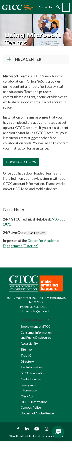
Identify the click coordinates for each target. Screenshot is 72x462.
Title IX (26, 355)
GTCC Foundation (33, 373)
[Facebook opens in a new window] (17, 429)
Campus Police (31, 407)
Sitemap (26, 349)
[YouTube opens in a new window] (37, 429)
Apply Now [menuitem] (46, 7)
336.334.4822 (39, 306)
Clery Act (27, 396)
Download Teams (21, 162)
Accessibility (29, 343)
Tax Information (32, 367)
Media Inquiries (31, 379)
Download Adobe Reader (38, 413)
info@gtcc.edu (40, 311)
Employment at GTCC (36, 326)
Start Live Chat (36, 232)
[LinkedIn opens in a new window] (27, 429)
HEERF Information (34, 402)
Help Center (28, 59)
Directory (27, 361)
